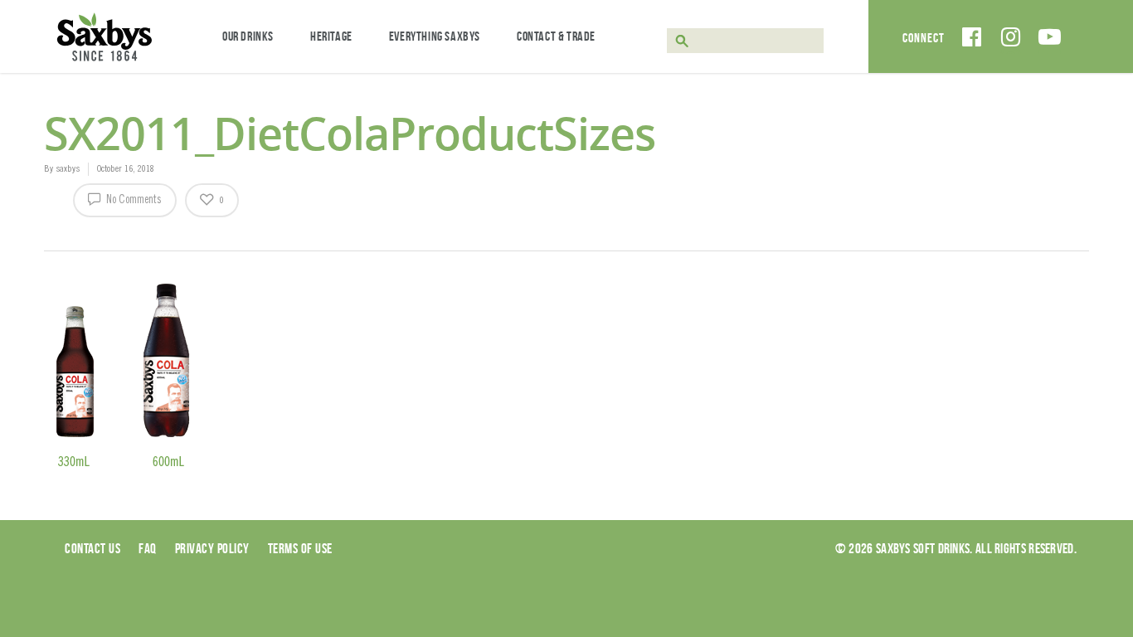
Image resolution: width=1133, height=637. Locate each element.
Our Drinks (248, 36)
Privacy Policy (212, 548)
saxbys (68, 169)
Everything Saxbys (434, 36)
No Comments (133, 201)
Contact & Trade (556, 36)
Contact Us (92, 548)
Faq (148, 548)
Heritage (331, 36)
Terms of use (300, 548)
